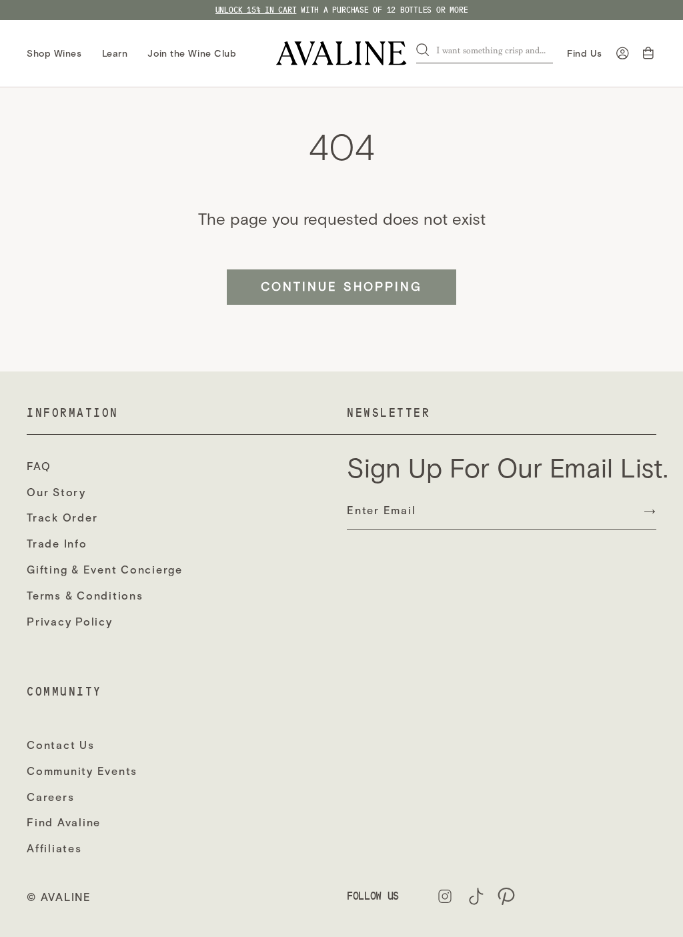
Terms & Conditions (85, 596)
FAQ (39, 466)
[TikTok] (475, 896)
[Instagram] (445, 896)
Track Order (62, 518)
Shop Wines (54, 53)
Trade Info (57, 544)
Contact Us (61, 745)
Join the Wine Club (191, 53)
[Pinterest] (506, 896)
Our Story (56, 492)
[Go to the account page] (622, 53)
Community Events (82, 771)
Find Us (584, 53)
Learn (115, 53)
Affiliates (54, 848)
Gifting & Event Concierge (105, 570)
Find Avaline (64, 822)
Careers (50, 797)
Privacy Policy (70, 622)
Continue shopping (341, 286)
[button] (649, 53)
